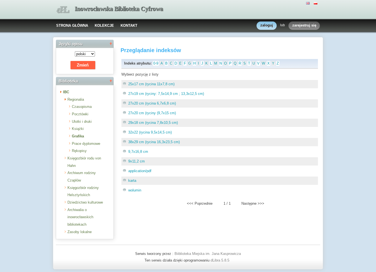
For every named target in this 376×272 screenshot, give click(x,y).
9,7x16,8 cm (138, 152)
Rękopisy (79, 151)
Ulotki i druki (82, 121)
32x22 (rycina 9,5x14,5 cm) (150, 132)
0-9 (155, 63)
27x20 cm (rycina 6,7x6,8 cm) (152, 103)
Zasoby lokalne (79, 232)
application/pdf (139, 171)
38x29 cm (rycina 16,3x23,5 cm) (154, 142)
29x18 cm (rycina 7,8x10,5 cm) (153, 123)
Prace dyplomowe (86, 144)
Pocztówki (80, 114)
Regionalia (75, 99)
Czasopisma (82, 107)
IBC (66, 92)
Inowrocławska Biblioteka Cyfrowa (119, 8)
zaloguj (266, 25)
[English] (308, 3)
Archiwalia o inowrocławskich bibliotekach (80, 217)
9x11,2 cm (136, 161)
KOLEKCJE (104, 25)
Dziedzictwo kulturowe (85, 202)
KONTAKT (129, 25)
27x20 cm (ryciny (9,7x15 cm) (152, 113)
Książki (78, 129)
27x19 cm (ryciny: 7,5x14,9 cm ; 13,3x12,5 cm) (166, 94)
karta (132, 180)
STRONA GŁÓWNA (72, 25)
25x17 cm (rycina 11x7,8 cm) (151, 84)
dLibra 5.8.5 (220, 260)
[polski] (316, 3)
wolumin (134, 190)
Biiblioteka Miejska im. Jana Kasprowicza (208, 254)
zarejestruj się (304, 25)
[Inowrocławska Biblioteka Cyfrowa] (63, 9)
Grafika (78, 136)
